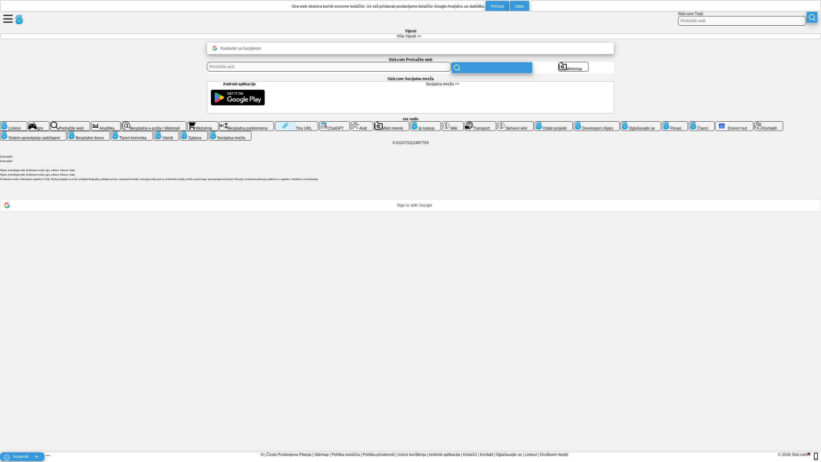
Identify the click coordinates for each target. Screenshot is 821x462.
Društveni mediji (554, 454)
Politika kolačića (346, 454)
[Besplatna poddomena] (246, 124)
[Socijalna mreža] (230, 133)
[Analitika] (106, 124)
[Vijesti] (166, 133)
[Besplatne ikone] (88, 133)
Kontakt (486, 454)
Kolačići (470, 454)
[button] (410, 205)
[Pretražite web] (70, 124)
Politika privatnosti (378, 454)
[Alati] (362, 124)
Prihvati (497, 6)
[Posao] (675, 124)
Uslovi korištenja (411, 454)
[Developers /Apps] (597, 124)
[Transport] (480, 124)
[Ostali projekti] (554, 124)
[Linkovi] (13, 124)
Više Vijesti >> (409, 36)
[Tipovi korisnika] (132, 133)
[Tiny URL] (296, 124)
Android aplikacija (444, 454)
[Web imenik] (392, 124)
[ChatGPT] (334, 124)
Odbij (519, 6)
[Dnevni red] (734, 124)
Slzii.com (800, 454)
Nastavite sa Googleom (240, 48)
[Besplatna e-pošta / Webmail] (154, 124)
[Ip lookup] (425, 124)
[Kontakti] (768, 124)
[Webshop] (203, 124)
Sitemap (321, 454)
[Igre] (39, 124)
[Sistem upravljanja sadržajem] (33, 133)
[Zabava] (194, 133)
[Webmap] (573, 64)
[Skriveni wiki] (515, 124)
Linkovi (531, 454)
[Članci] (702, 124)
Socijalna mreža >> (442, 84)
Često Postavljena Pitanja (289, 454)
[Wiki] (453, 124)
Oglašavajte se (509, 454)
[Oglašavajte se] (641, 124)
